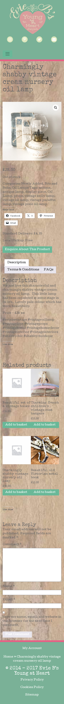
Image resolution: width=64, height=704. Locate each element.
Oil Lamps (20, 188)
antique (45, 188)
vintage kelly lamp (39, 196)
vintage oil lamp (15, 200)
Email (9, 599)
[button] (56, 108)
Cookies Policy (32, 687)
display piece (35, 192)
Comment (12, 544)
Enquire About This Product (27, 249)
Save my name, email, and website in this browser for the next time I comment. (32, 621)
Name (9, 586)
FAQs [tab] (48, 269)
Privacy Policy (32, 679)
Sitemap (32, 694)
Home (8, 656)
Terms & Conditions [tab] (23, 269)
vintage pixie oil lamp (30, 204)
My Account (32, 648)
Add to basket (16, 424)
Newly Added (32, 184)
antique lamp (13, 192)
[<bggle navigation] (7, 53)
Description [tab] (16, 262)
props (18, 196)
